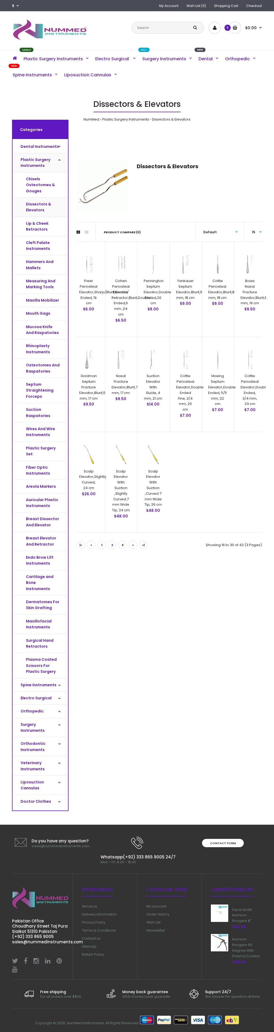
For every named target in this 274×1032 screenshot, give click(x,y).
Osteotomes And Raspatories (43, 368)
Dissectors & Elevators (171, 119)
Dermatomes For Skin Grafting (42, 604)
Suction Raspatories (38, 412)
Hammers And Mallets (40, 264)
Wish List (153, 922)
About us (89, 906)
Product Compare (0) (122, 232)
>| (143, 545)
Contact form (223, 843)
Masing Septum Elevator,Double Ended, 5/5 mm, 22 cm (222, 389)
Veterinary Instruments (33, 765)
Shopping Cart (226, 5)
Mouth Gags (38, 313)
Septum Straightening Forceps (40, 390)
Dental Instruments (40, 146)
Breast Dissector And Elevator (42, 521)
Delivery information (99, 914)
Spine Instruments (38, 685)
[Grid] (78, 232)
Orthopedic (32, 711)
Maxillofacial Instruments (39, 624)
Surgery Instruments (33, 727)
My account (156, 906)
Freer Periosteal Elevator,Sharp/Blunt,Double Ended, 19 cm (103, 292)
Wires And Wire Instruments (40, 431)
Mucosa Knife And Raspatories (42, 329)
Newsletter (155, 930)
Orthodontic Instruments (33, 746)
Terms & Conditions (99, 930)
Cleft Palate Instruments (38, 245)
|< (80, 545)
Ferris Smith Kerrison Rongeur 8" (242, 915)
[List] (86, 232)
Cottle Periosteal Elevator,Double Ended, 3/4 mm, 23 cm (254, 389)
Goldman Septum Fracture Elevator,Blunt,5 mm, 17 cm (92, 387)
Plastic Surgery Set (41, 451)
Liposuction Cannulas (32, 785)
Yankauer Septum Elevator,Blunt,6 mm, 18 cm (189, 289)
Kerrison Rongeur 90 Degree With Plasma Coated (246, 947)
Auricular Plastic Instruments (42, 502)
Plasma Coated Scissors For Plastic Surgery (41, 665)
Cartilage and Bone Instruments (40, 582)
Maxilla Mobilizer (42, 300)
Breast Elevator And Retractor (41, 541)
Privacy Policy (93, 922)
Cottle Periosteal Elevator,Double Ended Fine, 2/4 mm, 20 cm (190, 392)
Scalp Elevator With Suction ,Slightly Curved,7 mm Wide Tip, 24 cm (121, 491)
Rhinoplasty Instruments (38, 348)
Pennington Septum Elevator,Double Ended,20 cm (157, 292)
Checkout (254, 5)
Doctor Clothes (36, 801)
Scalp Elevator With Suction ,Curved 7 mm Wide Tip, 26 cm (153, 488)
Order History (157, 914)
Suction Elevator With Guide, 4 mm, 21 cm (153, 387)
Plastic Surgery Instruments (125, 119)
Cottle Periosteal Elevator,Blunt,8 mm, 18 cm (221, 289)
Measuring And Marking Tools (40, 284)
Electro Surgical (36, 698)
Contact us (91, 938)
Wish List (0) (196, 5)
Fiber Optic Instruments (38, 470)
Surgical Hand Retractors (40, 643)
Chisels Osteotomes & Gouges (40, 185)
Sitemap (89, 946)
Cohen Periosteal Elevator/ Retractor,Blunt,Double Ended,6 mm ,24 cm (131, 297)
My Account (168, 5)
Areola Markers (41, 486)
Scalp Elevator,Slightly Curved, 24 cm (92, 479)
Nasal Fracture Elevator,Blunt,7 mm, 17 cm (125, 384)
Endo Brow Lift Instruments (40, 560)
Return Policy (93, 954)
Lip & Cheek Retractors (37, 226)
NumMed (91, 119)
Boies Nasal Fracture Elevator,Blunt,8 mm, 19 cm (254, 292)
